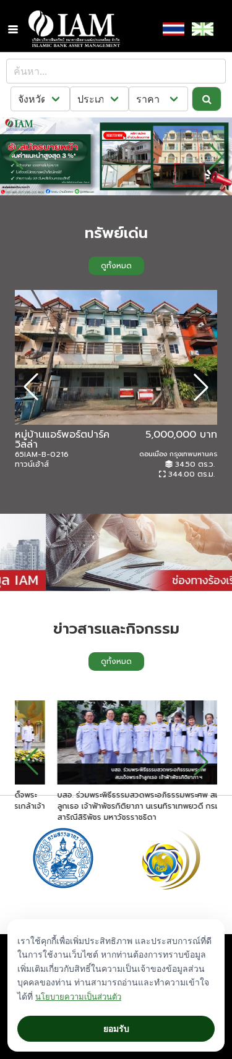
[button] (13, 29)
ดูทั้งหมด (116, 265)
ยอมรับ (116, 1028)
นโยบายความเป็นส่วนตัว (78, 996)
